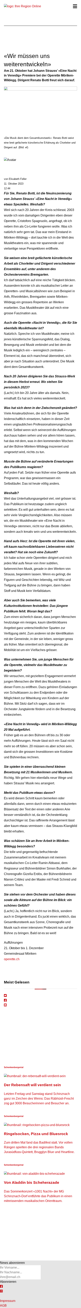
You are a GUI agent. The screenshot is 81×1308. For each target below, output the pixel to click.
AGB (3, 1305)
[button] (75, 6)
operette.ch (11, 959)
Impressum (7, 1300)
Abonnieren (8, 1281)
